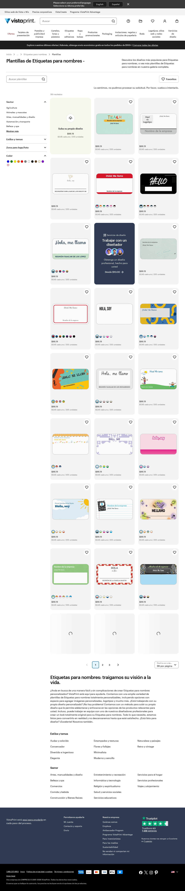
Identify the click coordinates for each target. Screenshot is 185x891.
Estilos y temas (14, 139)
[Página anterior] (86, 664)
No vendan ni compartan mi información (116, 852)
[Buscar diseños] (43, 79)
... (17, 54)
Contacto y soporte (73, 826)
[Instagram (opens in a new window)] (151, 873)
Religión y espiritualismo (107, 786)
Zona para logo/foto (17, 147)
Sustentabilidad (110, 847)
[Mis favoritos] (152, 21)
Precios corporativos (42, 12)
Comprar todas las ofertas (145, 45)
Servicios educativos (105, 797)
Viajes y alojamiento (148, 786)
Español (116, 4)
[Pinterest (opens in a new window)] (156, 872)
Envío (66, 830)
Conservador (57, 746)
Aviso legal (10, 876)
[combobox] (76, 21)
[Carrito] (176, 21)
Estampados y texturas (106, 740)
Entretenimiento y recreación (110, 774)
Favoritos (171, 79)
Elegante (55, 758)
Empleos (107, 826)
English (99, 4)
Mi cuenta (68, 822)
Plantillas (56, 54)
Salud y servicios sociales (107, 792)
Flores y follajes (102, 746)
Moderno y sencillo (104, 758)
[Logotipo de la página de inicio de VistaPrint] (20, 21)
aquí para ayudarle (33, 819)
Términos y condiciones (64, 872)
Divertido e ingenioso (62, 752)
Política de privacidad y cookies (39, 872)
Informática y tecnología (107, 780)
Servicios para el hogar (149, 774)
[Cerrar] (128, 4)
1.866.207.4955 (12, 872)
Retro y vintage (145, 746)
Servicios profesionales (150, 780)
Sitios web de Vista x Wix (17, 12)
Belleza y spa (57, 780)
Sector (10, 101)
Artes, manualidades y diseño (66, 774)
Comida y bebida (59, 792)
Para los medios (110, 843)
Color (9, 155)
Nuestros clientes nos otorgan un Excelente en (159, 840)
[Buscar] (113, 21)
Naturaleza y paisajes (148, 740)
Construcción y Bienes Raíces (66, 797)
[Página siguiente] (118, 664)
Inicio (9, 54)
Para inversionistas (112, 838)
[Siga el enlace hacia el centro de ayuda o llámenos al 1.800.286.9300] (128, 21)
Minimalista (100, 752)
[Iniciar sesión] (164, 21)
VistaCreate (61, 12)
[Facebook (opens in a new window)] (141, 873)
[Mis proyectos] (140, 21)
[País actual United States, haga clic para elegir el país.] (175, 872)
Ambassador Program (113, 830)
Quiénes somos (110, 822)
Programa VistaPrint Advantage (85, 12)
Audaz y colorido (59, 740)
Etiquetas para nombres (35, 54)
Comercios (56, 786)
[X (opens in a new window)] (146, 873)
